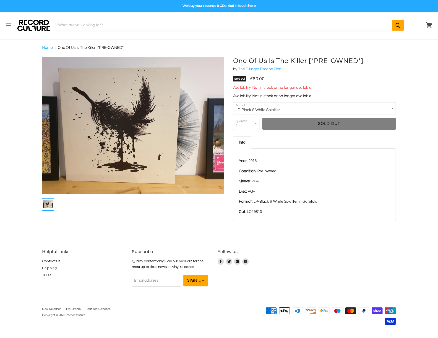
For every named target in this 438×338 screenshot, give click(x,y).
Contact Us (51, 261)
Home (47, 48)
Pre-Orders (73, 309)
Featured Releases (98, 309)
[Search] (398, 25)
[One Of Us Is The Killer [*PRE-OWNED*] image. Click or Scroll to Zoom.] (133, 125)
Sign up (195, 280)
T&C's (46, 275)
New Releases (51, 309)
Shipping (49, 268)
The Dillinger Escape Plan (260, 69)
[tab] (242, 142)
